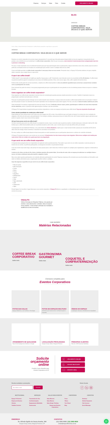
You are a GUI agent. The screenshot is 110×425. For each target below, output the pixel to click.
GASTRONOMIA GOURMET (50, 255)
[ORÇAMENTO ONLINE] (64, 359)
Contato (63, 3)
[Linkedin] (86, 387)
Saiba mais (15, 260)
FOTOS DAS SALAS (19, 309)
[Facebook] (82, 387)
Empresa (36, 3)
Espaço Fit (53, 189)
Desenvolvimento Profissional (26, 46)
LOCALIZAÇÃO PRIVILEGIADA (53, 342)
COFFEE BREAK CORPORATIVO (24, 255)
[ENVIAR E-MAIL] (64, 370)
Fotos (56, 3)
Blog (16, 46)
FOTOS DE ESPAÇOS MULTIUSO (54, 309)
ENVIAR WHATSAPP (73, 364)
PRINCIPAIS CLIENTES (79, 342)
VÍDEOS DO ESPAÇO (79, 309)
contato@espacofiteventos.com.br (67, 423)
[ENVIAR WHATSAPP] (64, 364)
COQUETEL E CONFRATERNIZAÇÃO (81, 260)
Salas (50, 3)
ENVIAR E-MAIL (72, 370)
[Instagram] (91, 387)
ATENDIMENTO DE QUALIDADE (24, 342)
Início (13, 46)
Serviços (43, 3)
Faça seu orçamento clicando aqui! (85, 109)
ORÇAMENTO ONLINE (74, 359)
